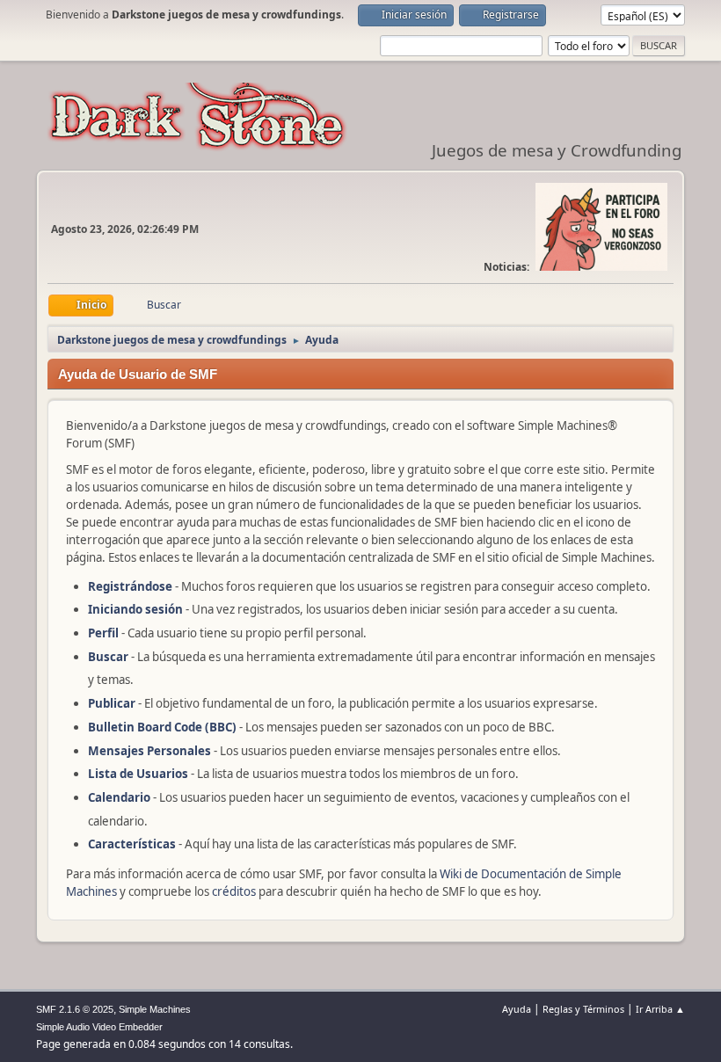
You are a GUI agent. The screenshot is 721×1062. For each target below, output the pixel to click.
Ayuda (516, 1008)
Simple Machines (155, 1009)
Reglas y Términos (583, 1008)
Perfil (103, 633)
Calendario (119, 797)
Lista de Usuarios (138, 774)
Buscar (108, 657)
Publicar (111, 703)
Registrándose (130, 586)
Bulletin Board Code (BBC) (163, 727)
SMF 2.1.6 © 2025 (74, 1009)
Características (132, 844)
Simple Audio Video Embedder (99, 1027)
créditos (234, 891)
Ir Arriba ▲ (660, 1008)
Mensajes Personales (149, 751)
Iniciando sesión (135, 609)
